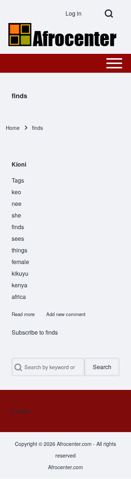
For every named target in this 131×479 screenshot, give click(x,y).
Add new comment (66, 314)
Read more (23, 314)
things (19, 250)
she (16, 215)
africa (19, 296)
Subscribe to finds (35, 332)
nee (16, 203)
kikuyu (20, 273)
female (20, 262)
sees (18, 238)
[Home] (63, 34)
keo (16, 192)
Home (13, 127)
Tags (18, 180)
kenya (19, 285)
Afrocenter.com (65, 467)
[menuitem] (76, 13)
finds (18, 227)
